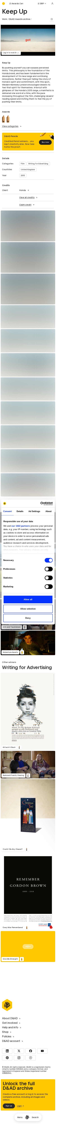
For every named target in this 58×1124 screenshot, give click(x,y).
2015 (23, 175)
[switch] (49, 569)
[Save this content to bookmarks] (52, 19)
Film (22, 164)
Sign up (9, 1106)
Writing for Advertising (38, 164)
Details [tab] (20, 511)
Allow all (28, 599)
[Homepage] (27, 1117)
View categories (10, 126)
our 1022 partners (20, 526)
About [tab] (48, 511)
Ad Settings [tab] (34, 511)
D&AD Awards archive (19, 19)
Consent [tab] (7, 511)
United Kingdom (28, 170)
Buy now (45, 142)
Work (4, 19)
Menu (20, 1117)
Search (35, 1117)
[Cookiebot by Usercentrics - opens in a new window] (40, 503)
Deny (27, 618)
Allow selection (28, 609)
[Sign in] (52, 3)
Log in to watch (10, 53)
